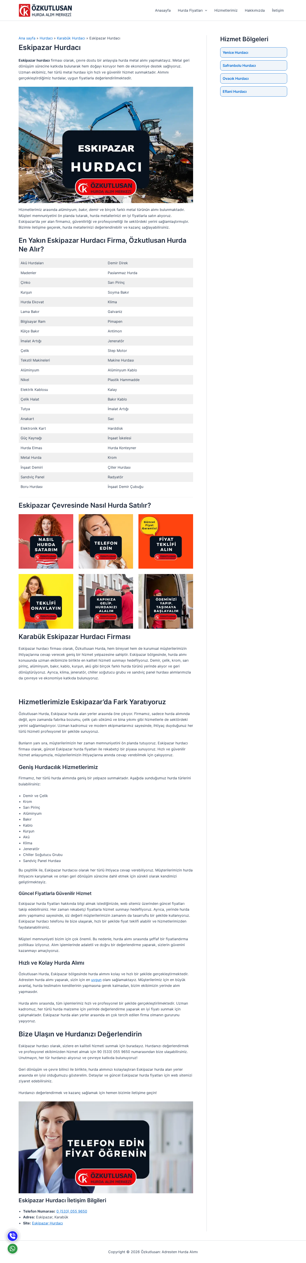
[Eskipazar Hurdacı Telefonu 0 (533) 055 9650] (12, 1236)
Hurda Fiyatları (190, 10)
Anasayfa (163, 10)
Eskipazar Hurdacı (47, 1223)
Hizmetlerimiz (226, 10)
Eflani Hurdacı (235, 91)
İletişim (278, 10)
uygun (96, 979)
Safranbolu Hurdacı (239, 65)
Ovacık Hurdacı (236, 78)
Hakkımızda (255, 10)
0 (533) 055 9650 (71, 1211)
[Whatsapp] (12, 1248)
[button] (205, 10)
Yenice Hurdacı (235, 52)
